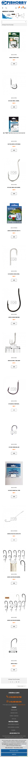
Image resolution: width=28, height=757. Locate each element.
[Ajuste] (16, 8)
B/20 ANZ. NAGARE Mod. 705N (14, 490)
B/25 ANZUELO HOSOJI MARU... (14, 274)
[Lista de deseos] (12, 42)
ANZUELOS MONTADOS (14, 227)
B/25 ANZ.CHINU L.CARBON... (14, 100)
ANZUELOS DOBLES (14, 357)
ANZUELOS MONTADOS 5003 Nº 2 (14, 230)
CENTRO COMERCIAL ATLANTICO (13, 724)
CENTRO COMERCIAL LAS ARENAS (13, 727)
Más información (9, 747)
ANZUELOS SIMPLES (14, 54)
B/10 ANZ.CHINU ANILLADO (14, 447)
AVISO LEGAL (14, 718)
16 (16, 682)
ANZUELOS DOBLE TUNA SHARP (14, 360)
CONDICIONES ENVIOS (14, 712)
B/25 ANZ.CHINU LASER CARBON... (14, 187)
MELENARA (13, 730)
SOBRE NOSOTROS (14, 710)
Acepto (14, 754)
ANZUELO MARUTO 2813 (14, 57)
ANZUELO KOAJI (14, 663)
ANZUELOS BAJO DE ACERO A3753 (14, 533)
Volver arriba (21, 686)
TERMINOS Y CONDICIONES (14, 715)
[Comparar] (14, 42)
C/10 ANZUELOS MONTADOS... (14, 403)
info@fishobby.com (21, 704)
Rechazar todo (14, 750)
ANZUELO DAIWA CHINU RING (14, 317)
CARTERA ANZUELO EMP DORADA (14, 144)
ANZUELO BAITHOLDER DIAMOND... (14, 577)
